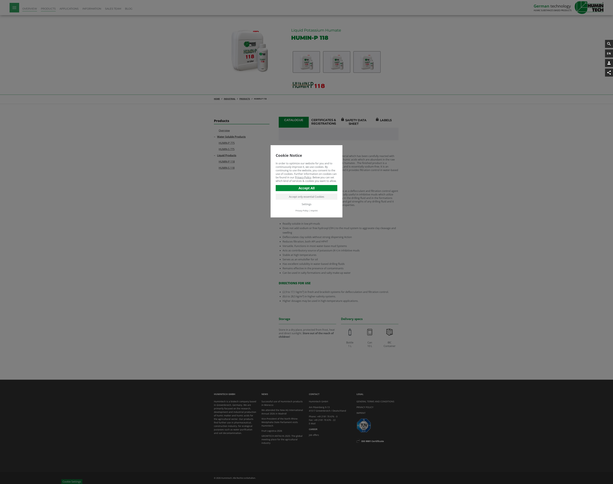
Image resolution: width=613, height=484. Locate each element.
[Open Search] (609, 44)
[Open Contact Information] (609, 63)
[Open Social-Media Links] (609, 73)
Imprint (314, 210)
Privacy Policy (303, 177)
